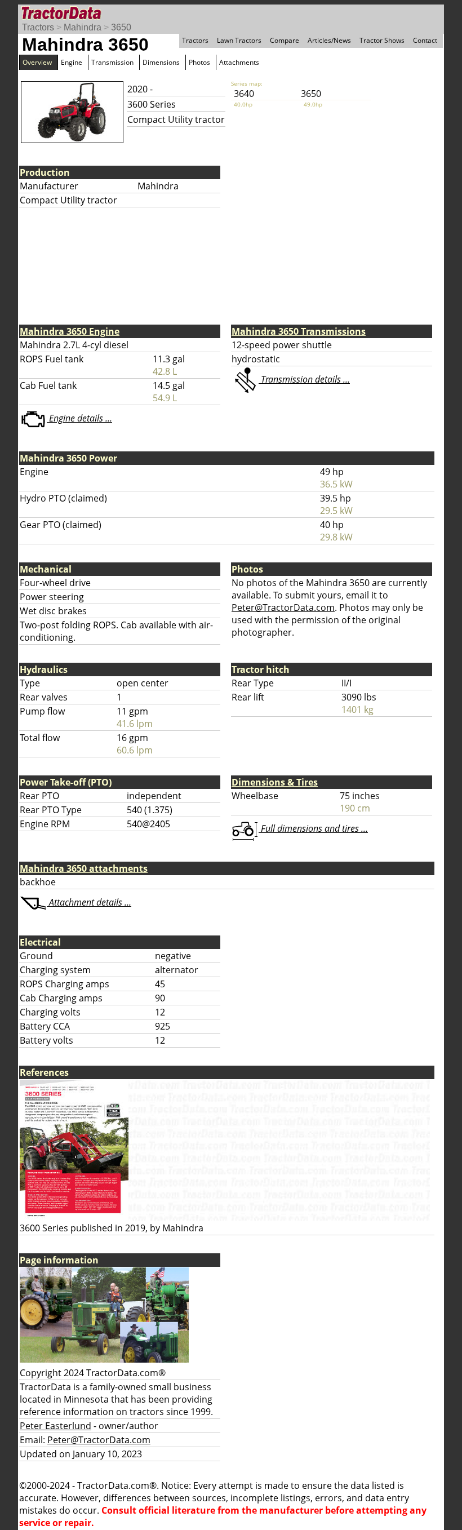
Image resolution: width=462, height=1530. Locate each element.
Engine (71, 62)
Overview (37, 62)
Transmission (112, 62)
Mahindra (82, 27)
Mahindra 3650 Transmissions (299, 331)
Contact (425, 40)
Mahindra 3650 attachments (84, 868)
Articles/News (329, 40)
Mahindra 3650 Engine (69, 331)
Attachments (239, 62)
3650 (121, 27)
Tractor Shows (382, 40)
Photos (199, 62)
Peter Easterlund (55, 1426)
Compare (284, 40)
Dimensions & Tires (275, 782)
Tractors (38, 27)
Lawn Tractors (239, 40)
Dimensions (161, 62)
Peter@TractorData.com (283, 607)
